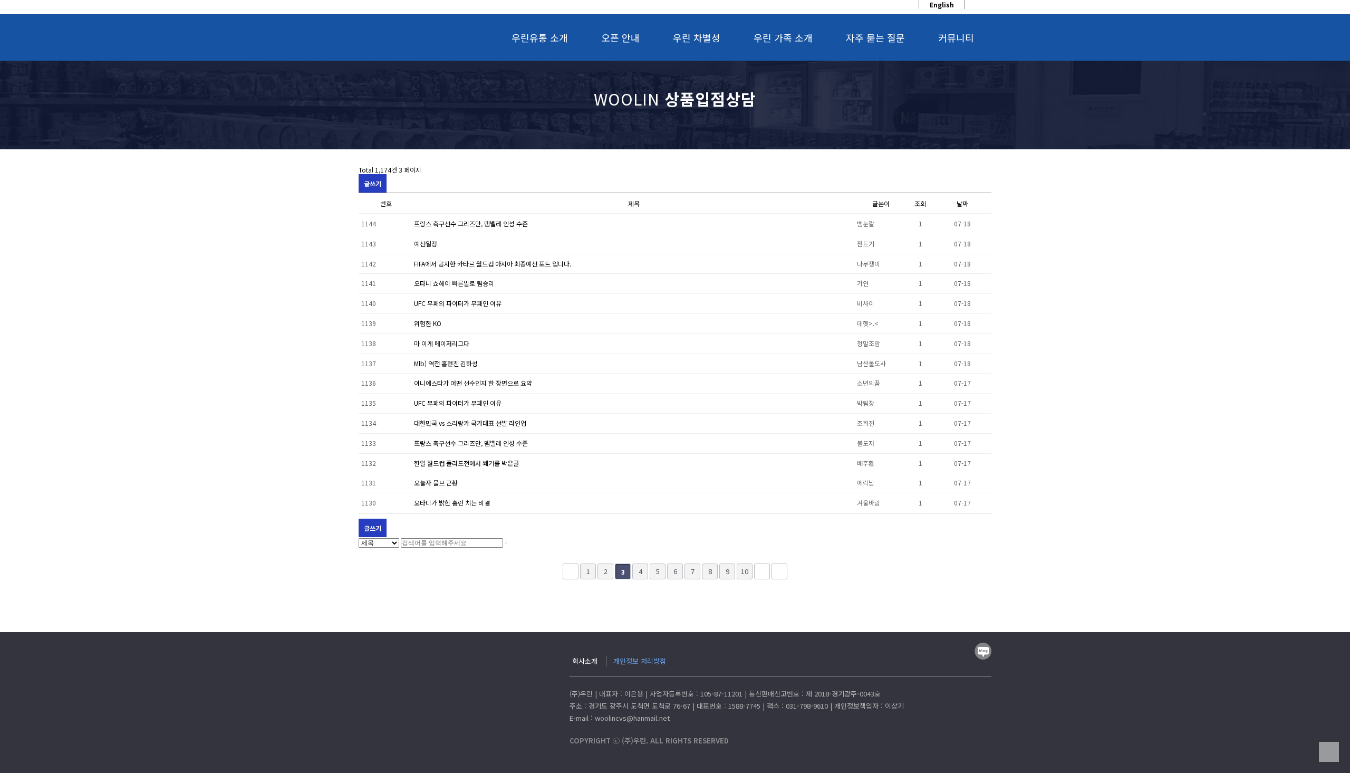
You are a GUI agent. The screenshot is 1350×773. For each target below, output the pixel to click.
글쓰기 (372, 183)
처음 (570, 571)
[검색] (506, 543)
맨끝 (779, 571)
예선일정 (425, 243)
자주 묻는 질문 (875, 37)
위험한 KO (427, 323)
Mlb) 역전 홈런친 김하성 (446, 363)
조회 (920, 203)
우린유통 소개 (540, 37)
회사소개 (584, 661)
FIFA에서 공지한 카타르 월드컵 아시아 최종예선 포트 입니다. (492, 263)
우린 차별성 (696, 37)
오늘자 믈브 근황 (436, 482)
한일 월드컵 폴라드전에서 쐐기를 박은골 (466, 463)
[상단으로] (1328, 751)
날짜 (962, 203)
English (942, 4)
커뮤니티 (956, 37)
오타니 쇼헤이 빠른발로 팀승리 (454, 283)
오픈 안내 (620, 37)
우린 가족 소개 (783, 37)
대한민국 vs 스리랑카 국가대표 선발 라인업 (470, 422)
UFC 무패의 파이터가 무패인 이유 (458, 303)
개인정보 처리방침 (639, 661)
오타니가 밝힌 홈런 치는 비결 (452, 502)
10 (744, 571)
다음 (762, 571)
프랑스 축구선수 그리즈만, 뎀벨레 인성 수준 (471, 223)
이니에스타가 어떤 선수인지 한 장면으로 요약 (473, 382)
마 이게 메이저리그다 (441, 343)
